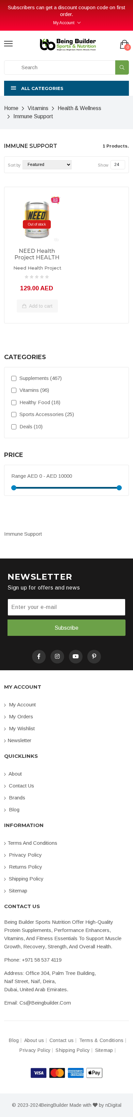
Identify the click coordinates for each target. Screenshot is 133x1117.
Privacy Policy (25, 855)
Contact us (21, 786)
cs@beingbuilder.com (45, 1003)
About (15, 774)
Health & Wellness (79, 108)
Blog (13, 809)
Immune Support (33, 116)
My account (22, 704)
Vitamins (38, 108)
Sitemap (17, 890)
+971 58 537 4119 (41, 960)
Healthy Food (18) (39, 402)
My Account (63, 22)
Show (103, 165)
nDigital (113, 1105)
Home (11, 108)
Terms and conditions (32, 843)
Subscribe (66, 628)
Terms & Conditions (101, 1040)
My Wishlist (21, 728)
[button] (66, 88)
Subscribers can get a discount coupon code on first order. (66, 10)
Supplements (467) (40, 378)
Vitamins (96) (33, 390)
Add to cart (40, 306)
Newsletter (19, 740)
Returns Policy (25, 867)
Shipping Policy (26, 879)
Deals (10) (30, 426)
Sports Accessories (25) (46, 414)
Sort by (14, 165)
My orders (20, 716)
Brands (16, 797)
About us (34, 1040)
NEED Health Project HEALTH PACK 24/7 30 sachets (36, 254)
